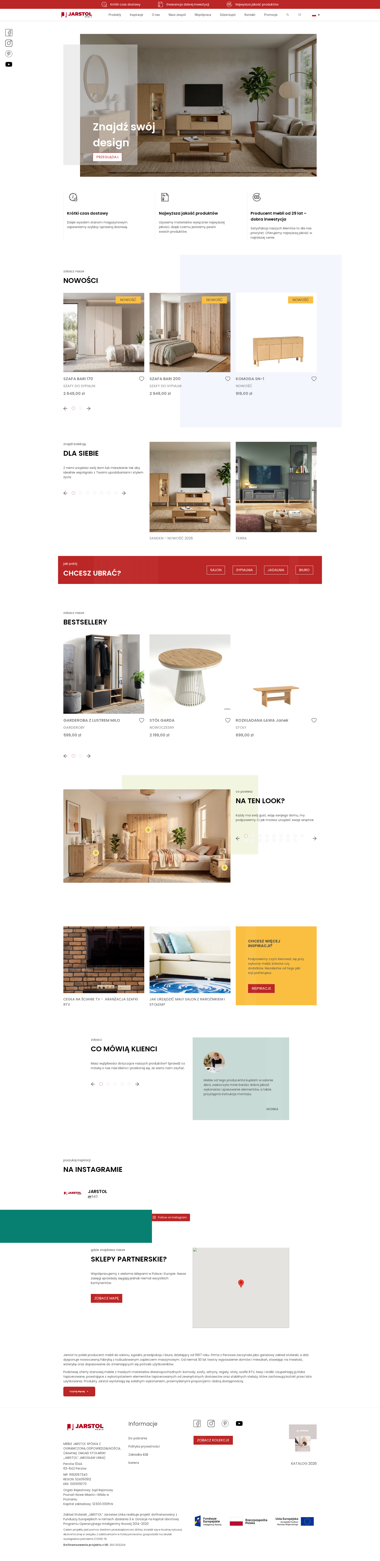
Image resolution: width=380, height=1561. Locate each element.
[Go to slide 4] (267, 836)
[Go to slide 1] (246, 836)
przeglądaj (107, 157)
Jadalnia (276, 569)
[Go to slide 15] (281, 840)
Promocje (271, 15)
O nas (156, 15)
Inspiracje (136, 15)
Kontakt (250, 15)
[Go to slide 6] (281, 836)
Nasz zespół (177, 15)
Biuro (304, 569)
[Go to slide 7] (288, 836)
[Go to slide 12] (260, 840)
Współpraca (203, 15)
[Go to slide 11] (253, 840)
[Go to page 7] (115, 493)
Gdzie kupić (228, 15)
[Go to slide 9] (302, 836)
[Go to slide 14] (274, 840)
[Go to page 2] (80, 408)
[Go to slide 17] (295, 840)
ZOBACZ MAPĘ (106, 1298)
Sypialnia (244, 569)
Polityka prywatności (144, 1446)
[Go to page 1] (73, 408)
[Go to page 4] (94, 493)
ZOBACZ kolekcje (213, 1440)
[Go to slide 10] (246, 840)
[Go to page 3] (87, 493)
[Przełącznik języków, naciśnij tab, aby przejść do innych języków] (316, 14)
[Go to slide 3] (260, 836)
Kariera (133, 1463)
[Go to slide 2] (253, 836)
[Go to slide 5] (274, 836)
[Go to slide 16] (288, 840)
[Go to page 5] (101, 493)
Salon (215, 569)
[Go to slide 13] (267, 840)
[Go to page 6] (108, 493)
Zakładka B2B (138, 1454)
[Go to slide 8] (295, 836)
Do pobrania (137, 1438)
